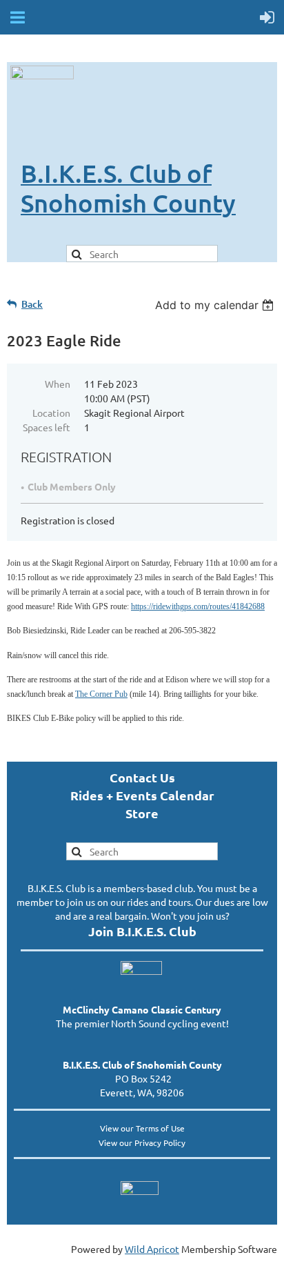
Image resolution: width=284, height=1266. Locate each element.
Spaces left (46, 427)
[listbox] (216, 305)
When (57, 383)
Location (51, 412)
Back (32, 303)
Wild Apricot (152, 1249)
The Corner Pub (101, 694)
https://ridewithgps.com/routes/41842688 (198, 606)
